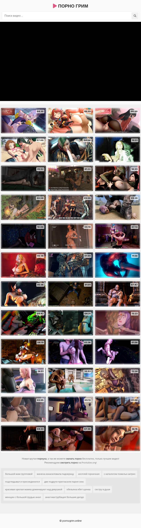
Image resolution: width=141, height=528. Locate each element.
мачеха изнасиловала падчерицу (55, 474)
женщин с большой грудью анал (23, 497)
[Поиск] (135, 15)
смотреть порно (69, 463)
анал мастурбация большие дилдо (64, 497)
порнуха (42, 459)
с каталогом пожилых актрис (119, 474)
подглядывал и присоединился (22, 482)
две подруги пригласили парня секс (64, 482)
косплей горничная (89, 474)
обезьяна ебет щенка (78, 489)
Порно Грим (72, 6)
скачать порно (74, 459)
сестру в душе (102, 489)
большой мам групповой (18, 474)
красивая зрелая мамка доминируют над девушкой (33, 489)
